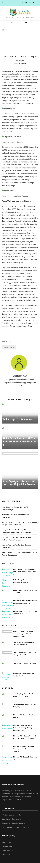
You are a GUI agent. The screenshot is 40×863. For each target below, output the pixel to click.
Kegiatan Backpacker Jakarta (13, 823)
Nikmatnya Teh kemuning (17, 419)
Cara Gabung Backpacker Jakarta (15, 827)
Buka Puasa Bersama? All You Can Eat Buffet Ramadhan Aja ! (19, 442)
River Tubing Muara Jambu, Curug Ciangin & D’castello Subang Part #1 (23, 634)
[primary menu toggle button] (12, 22)
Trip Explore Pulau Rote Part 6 (24, 663)
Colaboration (7, 846)
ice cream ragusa (8, 347)
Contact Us (6, 842)
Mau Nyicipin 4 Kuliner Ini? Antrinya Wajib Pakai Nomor (19, 482)
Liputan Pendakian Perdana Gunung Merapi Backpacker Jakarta (23, 749)
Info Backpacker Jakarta (11, 815)
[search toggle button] (26, 22)
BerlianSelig (21, 64)
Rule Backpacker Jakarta (11, 819)
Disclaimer (6, 854)
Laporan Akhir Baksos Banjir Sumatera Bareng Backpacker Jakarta (24, 571)
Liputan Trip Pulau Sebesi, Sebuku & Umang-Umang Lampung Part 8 (23, 727)
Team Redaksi (7, 850)
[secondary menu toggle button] (2, 3)
